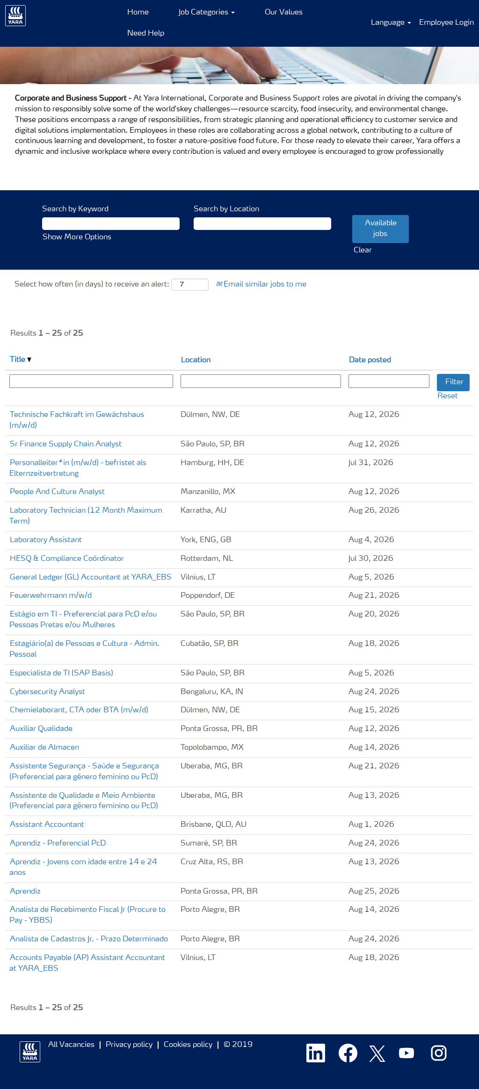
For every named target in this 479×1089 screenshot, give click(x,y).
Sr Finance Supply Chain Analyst (66, 444)
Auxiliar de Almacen (44, 748)
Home (138, 12)
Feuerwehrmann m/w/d (51, 596)
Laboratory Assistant (46, 540)
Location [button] (195, 360)
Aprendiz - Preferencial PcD (58, 843)
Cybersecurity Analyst (47, 692)
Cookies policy (188, 1045)
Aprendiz (25, 892)
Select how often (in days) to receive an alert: (92, 284)
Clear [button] (363, 250)
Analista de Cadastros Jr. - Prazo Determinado (89, 939)
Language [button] (388, 23)
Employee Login (446, 23)
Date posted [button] (370, 360)
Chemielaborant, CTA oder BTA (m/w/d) (79, 710)
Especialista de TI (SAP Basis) (61, 673)
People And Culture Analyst (57, 492)
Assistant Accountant (47, 825)
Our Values (284, 12)
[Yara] (16, 16)
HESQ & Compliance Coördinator (67, 559)
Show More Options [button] (77, 237)
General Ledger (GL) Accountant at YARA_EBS (91, 577)
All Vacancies (71, 1045)
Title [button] (18, 360)
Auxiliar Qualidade (41, 729)
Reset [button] (447, 396)
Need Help (145, 33)
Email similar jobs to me (264, 284)
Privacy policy (129, 1045)
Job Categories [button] (204, 12)
